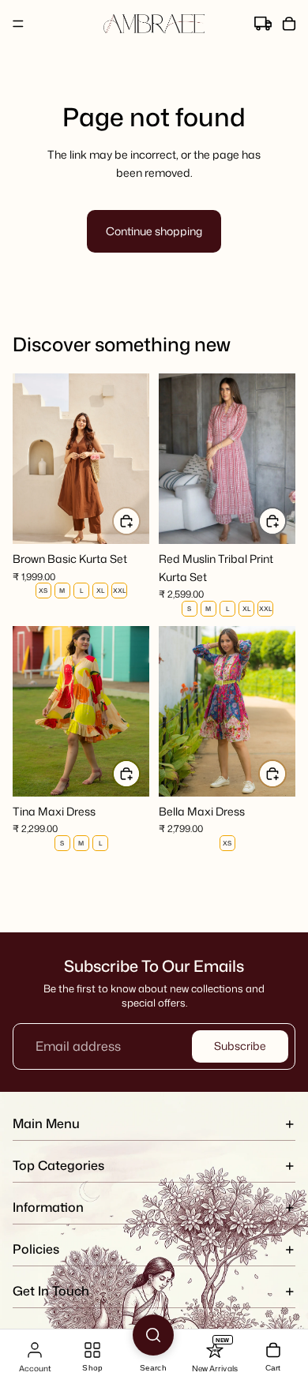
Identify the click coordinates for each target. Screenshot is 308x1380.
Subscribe (240, 1045)
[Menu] (18, 24)
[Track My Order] (263, 24)
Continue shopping (154, 230)
